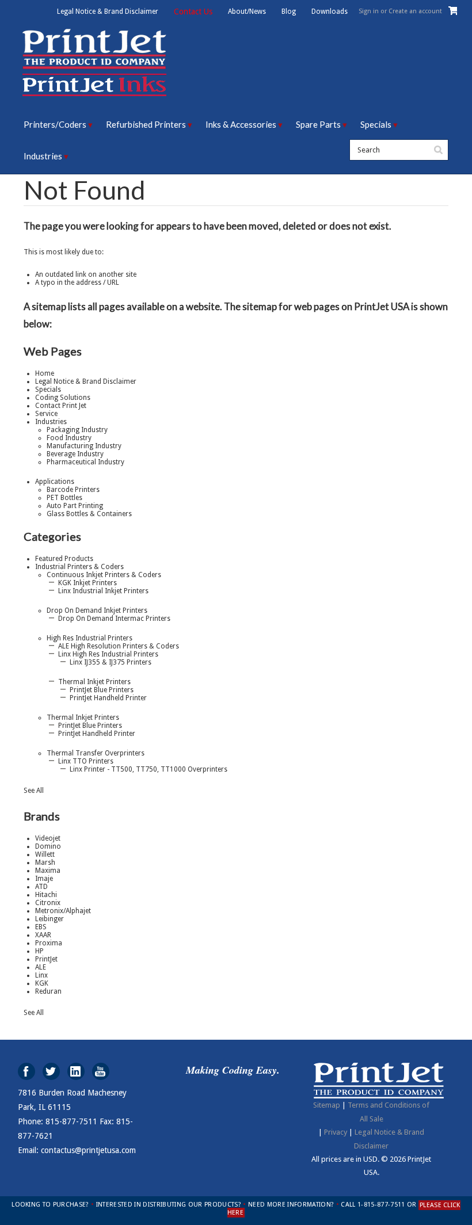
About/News (247, 11)
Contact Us (193, 11)
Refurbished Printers (146, 124)
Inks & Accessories (240, 124)
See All (34, 791)
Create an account (415, 11)
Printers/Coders (55, 124)
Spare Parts (318, 124)
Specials (375, 124)
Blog (288, 11)
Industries (43, 156)
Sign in (369, 11)
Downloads (329, 11)
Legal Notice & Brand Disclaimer (107, 11)
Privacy (335, 1132)
